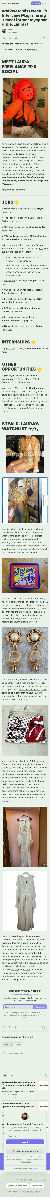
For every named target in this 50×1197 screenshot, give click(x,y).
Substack (13, 1192)
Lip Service (30, 963)
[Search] (45, 1075)
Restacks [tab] (17, 1045)
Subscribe (36, 3)
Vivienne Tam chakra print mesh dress (20, 545)
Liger (30, 612)
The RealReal (10, 218)
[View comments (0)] (10, 37)
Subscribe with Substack (27, 1151)
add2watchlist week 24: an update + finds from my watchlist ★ (19, 1106)
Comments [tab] (7, 1045)
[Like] (4, 37)
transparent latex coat (21, 542)
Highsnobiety (10, 326)
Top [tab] (4, 1075)
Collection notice (40, 1179)
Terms (30, 1179)
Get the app (37, 1186)
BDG (6, 308)
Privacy (23, 1179)
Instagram (20, 190)
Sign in (45, 3)
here (39, 44)
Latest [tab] (11, 1075)
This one (15, 969)
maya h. (10, 30)
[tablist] (12, 1044)
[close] (43, 1113)
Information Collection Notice (32, 1159)
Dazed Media (10, 209)
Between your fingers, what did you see (18, 1091)
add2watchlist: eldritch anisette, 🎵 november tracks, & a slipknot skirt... (18, 1085)
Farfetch (8, 299)
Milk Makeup (10, 317)
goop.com (9, 348)
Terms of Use (38, 1157)
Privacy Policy (26, 1162)
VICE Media (10, 236)
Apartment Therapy (13, 388)
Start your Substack (18, 1186)
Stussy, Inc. (9, 280)
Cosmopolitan (11, 227)
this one (38, 618)
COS (6, 290)
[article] (25, 1090)
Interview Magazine (13, 245)
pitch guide (12, 408)
